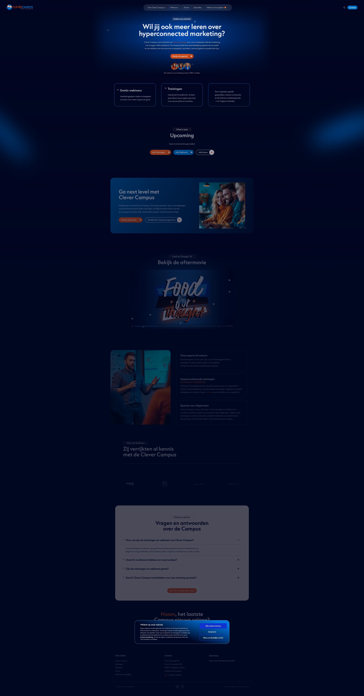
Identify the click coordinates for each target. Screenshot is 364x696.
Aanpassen (212, 632)
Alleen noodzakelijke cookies (213, 638)
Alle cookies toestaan (213, 626)
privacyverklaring (146, 637)
